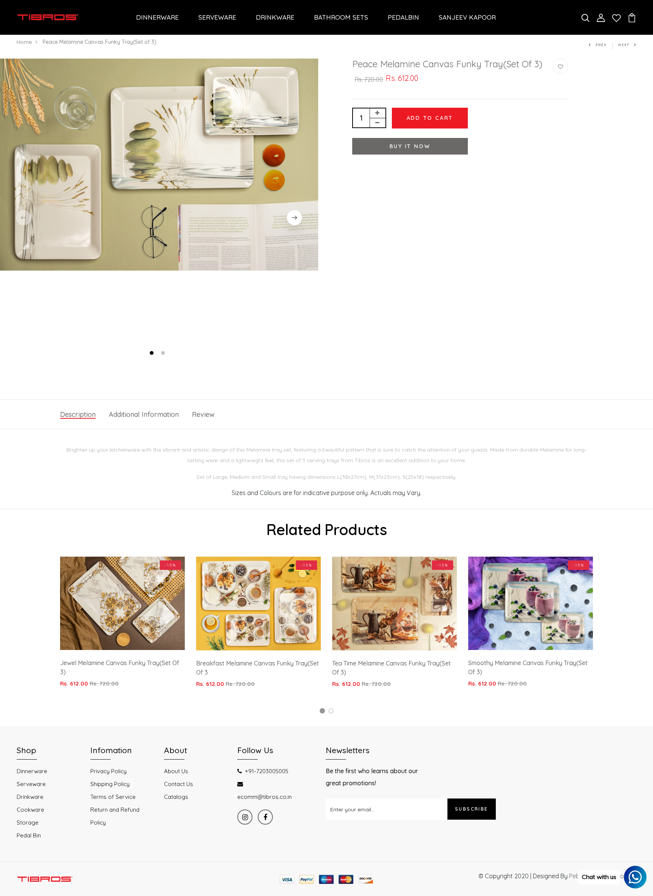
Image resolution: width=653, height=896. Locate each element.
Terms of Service (113, 796)
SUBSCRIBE (471, 809)
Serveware (31, 784)
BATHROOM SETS (341, 17)
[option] (159, 165)
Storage (28, 822)
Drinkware (30, 796)
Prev (601, 45)
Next (624, 45)
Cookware (30, 809)
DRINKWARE (275, 17)
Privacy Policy (108, 771)
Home (24, 42)
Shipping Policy (110, 784)
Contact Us (178, 784)
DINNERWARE (157, 17)
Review (203, 414)
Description (78, 414)
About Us (176, 771)
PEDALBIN (403, 17)
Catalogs (176, 796)
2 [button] (164, 354)
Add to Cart (430, 118)
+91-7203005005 (266, 771)
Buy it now (410, 146)
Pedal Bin (29, 835)
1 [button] (152, 354)
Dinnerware (32, 771)
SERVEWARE (217, 17)
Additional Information (144, 414)
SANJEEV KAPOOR (467, 17)
